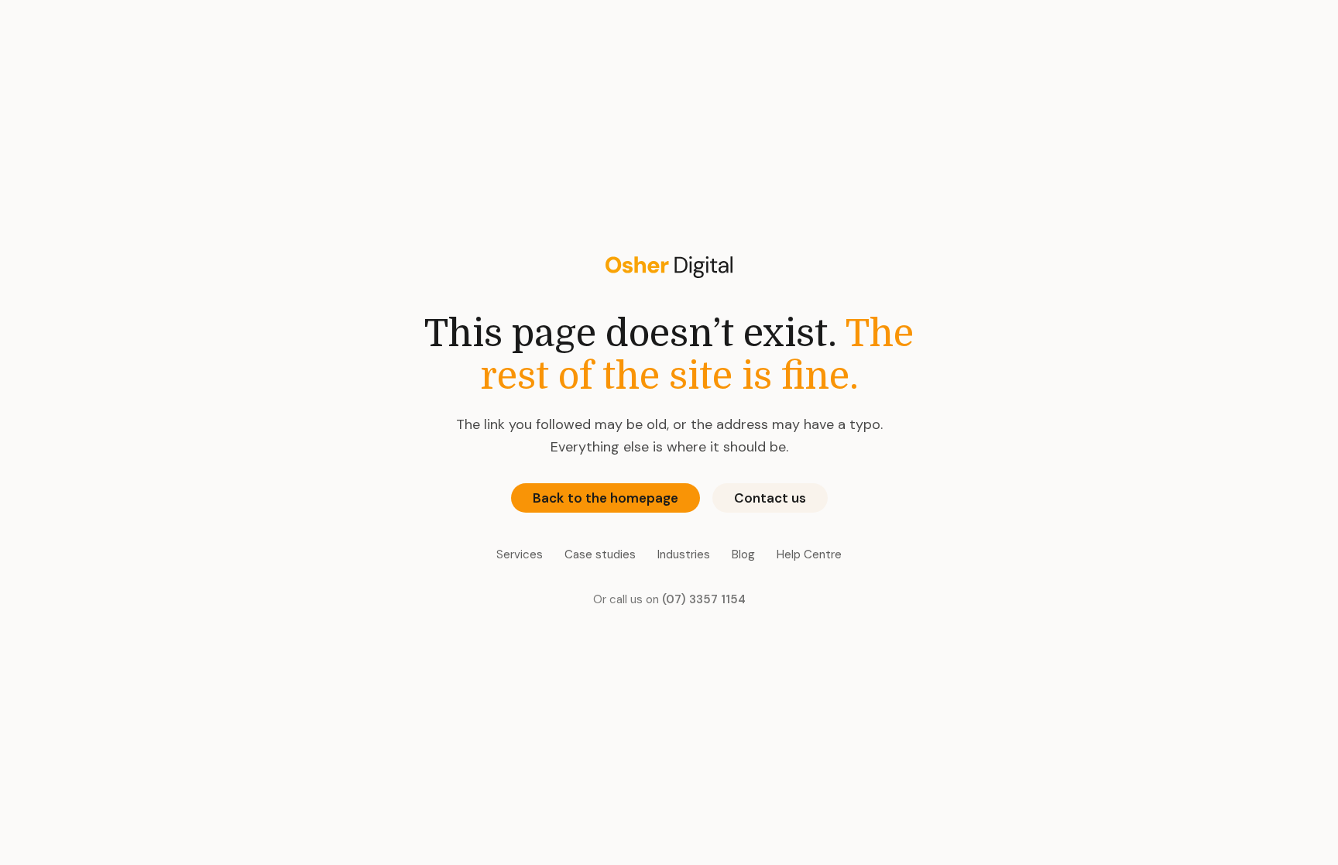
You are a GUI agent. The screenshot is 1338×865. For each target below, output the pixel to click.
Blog (743, 554)
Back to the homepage (605, 497)
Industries (683, 554)
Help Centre (809, 554)
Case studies (600, 554)
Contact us (770, 497)
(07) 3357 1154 (704, 599)
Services (519, 554)
